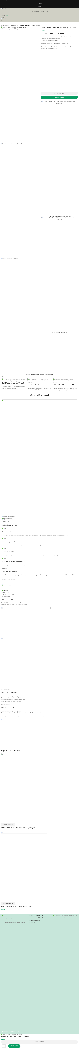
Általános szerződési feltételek (36, 915)
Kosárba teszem (59, 97)
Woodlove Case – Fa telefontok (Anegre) (18, 828)
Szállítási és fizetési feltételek (36, 918)
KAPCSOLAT (39, 3)
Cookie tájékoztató (33, 922)
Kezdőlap (3, 25)
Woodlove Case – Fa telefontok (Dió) (16, 906)
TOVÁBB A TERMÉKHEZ (8, 580)
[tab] (28, 374)
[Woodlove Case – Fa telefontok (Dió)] (24, 867)
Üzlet (8, 25)
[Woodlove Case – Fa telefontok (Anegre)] (24, 788)
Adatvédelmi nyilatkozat (35, 920)
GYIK (39, 6)
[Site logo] (4, 8)
